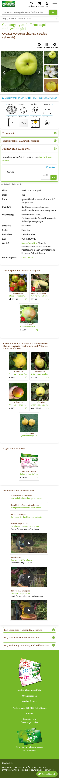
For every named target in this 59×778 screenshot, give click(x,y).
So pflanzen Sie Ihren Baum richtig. (25, 526)
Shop (4, 18)
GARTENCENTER (20, 767)
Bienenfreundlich (29, 243)
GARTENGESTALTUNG (10, 770)
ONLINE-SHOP (35, 767)
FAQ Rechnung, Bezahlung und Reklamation (26, 645)
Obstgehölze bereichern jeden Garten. (27, 498)
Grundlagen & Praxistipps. (21, 560)
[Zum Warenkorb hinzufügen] (53, 177)
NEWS (45, 767)
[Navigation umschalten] (55, 3)
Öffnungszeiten (29, 696)
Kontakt (29, 713)
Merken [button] (51, 167)
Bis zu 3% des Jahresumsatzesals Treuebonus (29, 749)
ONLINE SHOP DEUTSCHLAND (31, 770)
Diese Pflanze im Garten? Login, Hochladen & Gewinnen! (30, 98)
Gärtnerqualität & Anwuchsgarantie (20, 140)
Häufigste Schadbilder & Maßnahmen (26, 508)
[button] (31, 4)
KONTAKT (47, 770)
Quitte (20, 18)
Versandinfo (8, 133)
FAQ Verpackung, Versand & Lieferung (23, 629)
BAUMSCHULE (7, 767)
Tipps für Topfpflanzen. (20, 593)
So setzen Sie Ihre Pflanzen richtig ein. (26, 517)
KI (53, 770)
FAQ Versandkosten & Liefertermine (22, 637)
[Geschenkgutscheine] (29, 672)
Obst (11, 18)
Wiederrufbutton (29, 701)
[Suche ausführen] (53, 12)
